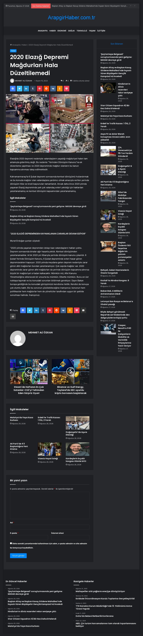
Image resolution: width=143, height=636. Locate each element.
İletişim (101, 31)
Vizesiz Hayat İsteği (48, 458)
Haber (52, 31)
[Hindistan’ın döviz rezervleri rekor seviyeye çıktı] (108, 87)
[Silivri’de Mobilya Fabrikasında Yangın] (108, 196)
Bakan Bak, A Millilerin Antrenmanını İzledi (111, 292)
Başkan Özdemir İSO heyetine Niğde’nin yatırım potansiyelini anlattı (124, 251)
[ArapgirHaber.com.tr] (71, 17)
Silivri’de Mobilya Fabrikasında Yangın (125, 196)
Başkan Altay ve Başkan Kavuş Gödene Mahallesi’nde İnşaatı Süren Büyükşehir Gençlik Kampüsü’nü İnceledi (116, 72)
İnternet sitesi (57, 533)
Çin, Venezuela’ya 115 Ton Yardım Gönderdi (125, 152)
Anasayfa (42, 31)
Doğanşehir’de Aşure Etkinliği (76, 433)
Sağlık (71, 31)
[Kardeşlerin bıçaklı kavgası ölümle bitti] (78, 449)
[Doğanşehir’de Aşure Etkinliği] (78, 423)
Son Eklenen (117, 43)
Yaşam (92, 31)
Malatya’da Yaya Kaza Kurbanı (21, 419)
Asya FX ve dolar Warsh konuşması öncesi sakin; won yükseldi (115, 137)
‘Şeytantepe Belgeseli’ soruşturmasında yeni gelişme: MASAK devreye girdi (48, 206)
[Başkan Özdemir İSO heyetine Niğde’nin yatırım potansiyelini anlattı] (108, 246)
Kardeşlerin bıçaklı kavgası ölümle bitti (76, 460)
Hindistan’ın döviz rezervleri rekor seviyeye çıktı (125, 89)
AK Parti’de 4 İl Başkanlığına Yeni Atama (19, 446)
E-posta (14, 533)
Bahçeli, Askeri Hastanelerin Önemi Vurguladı (115, 271)
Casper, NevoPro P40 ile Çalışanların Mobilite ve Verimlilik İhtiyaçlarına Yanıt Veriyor (124, 335)
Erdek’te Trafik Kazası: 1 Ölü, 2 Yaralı (49, 419)
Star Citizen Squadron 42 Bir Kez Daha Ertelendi (115, 107)
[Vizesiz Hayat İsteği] (50, 449)
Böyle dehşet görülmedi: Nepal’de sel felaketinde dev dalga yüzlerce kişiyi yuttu (115, 314)
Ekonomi (62, 31)
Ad (12, 522)
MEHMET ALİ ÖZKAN (23, 81)
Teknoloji (82, 31)
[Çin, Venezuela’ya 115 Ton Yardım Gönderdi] (108, 151)
